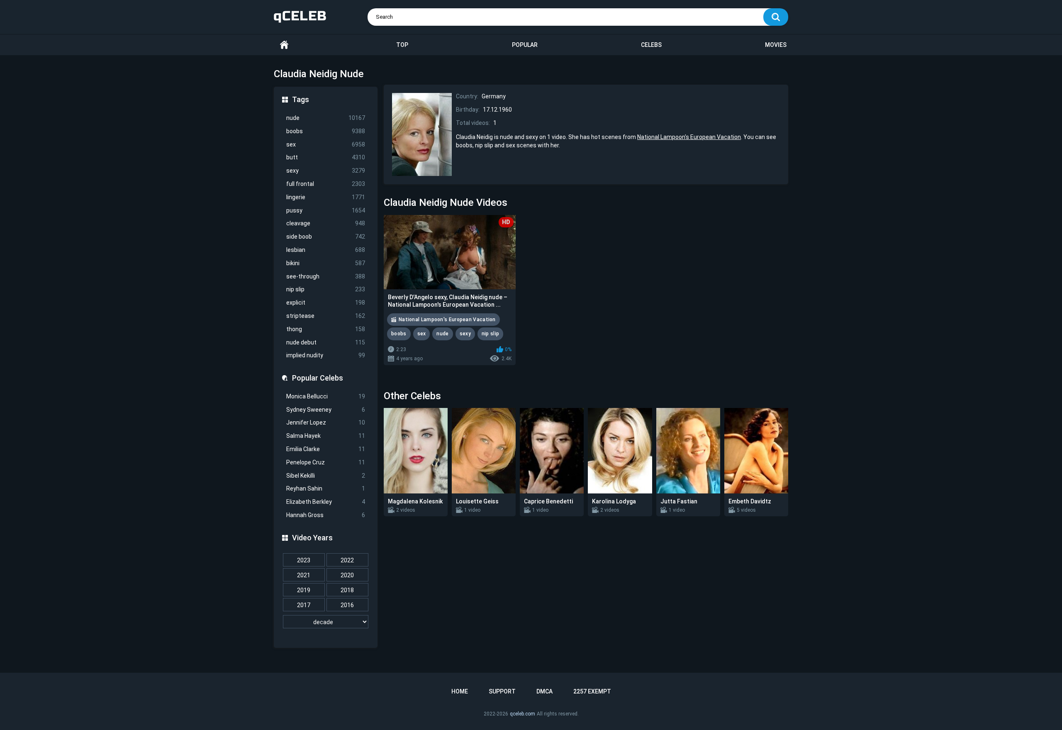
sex (325, 144)
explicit (325, 302)
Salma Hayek (325, 435)
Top (402, 45)
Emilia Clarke (325, 449)
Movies (776, 45)
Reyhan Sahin (325, 488)
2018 (347, 590)
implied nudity (325, 355)
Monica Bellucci (325, 396)
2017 (303, 605)
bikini (325, 263)
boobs (325, 131)
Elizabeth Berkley (325, 501)
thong (325, 329)
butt (325, 157)
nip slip (325, 289)
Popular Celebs (317, 378)
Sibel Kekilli (325, 475)
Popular (525, 45)
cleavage (325, 223)
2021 (303, 575)
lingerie (325, 197)
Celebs (651, 45)
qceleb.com (522, 714)
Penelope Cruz (325, 462)
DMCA (544, 691)
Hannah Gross (325, 515)
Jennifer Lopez (325, 422)
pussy (325, 210)
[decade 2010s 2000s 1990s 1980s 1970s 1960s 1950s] (325, 622)
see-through (325, 276)
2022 (347, 560)
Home (284, 45)
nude (325, 118)
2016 (347, 605)
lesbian (325, 250)
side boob (325, 236)
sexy (325, 170)
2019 (303, 590)
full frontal (325, 184)
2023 (303, 560)
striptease (325, 316)
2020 (347, 575)
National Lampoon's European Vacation (689, 137)
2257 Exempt (592, 691)
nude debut (325, 342)
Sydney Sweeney (325, 409)
